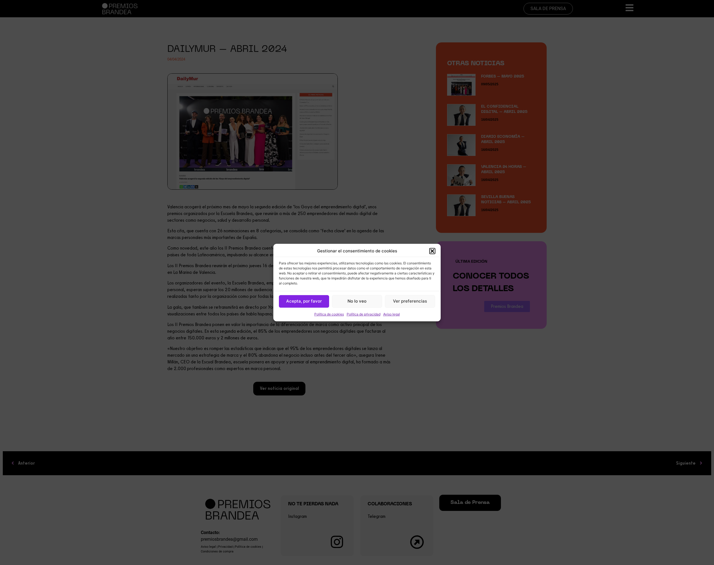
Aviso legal (391, 314)
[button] (432, 251)
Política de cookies (329, 314)
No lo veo (357, 301)
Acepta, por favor (304, 301)
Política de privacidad (363, 314)
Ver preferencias (410, 301)
